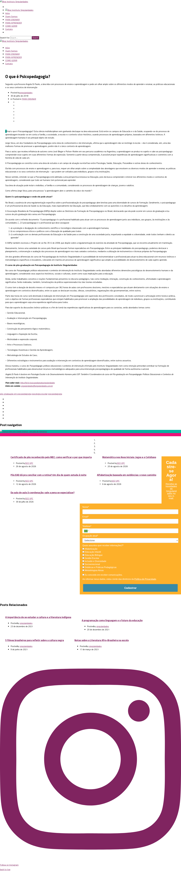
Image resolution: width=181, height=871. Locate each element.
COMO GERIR (11, 26)
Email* (85, 517)
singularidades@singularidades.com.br (37, 385)
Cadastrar (130, 587)
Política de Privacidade (145, 579)
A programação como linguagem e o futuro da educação (112, 620)
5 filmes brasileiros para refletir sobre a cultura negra (34, 640)
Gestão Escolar (91, 558)
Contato (9, 29)
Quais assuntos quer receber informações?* (102, 545)
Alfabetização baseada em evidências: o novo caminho (126, 475)
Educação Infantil (92, 552)
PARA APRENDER (13, 22)
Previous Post (12, 437)
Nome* (85, 507)
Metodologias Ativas (94, 570)
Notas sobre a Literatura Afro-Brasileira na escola (101, 640)
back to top (5, 869)
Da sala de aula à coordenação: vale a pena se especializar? (42, 492)
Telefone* (86, 526)
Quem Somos (11, 16)
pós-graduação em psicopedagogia (15, 393)
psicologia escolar (40, 393)
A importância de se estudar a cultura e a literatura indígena (38, 617)
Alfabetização (90, 549)
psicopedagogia (55, 393)
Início (7, 13)
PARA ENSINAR (12, 19)
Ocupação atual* (90, 536)
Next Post (50, 440)
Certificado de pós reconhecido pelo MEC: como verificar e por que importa (51, 457)
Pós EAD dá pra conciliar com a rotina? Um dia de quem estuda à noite (48, 475)
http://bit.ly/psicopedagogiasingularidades (37, 382)
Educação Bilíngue (93, 555)
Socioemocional (92, 564)
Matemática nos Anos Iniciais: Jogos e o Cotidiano (129, 457)
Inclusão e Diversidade (95, 561)
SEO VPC (29, 463)
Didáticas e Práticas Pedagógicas (100, 567)
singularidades (26, 92)
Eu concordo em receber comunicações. (103, 575)
